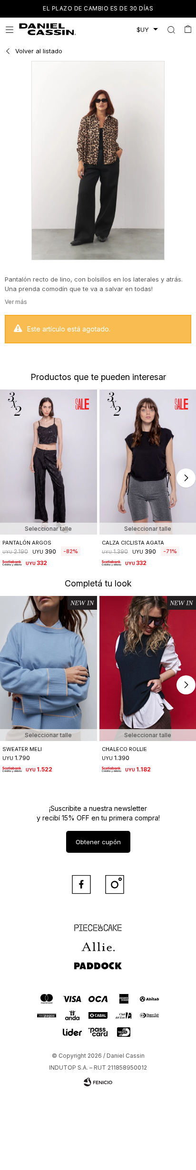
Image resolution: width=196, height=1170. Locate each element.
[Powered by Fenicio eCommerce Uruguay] (98, 1082)
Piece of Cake (98, 923)
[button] (171, 29)
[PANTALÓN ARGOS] (48, 462)
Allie (98, 942)
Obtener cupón (98, 842)
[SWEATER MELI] (48, 668)
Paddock (98, 961)
